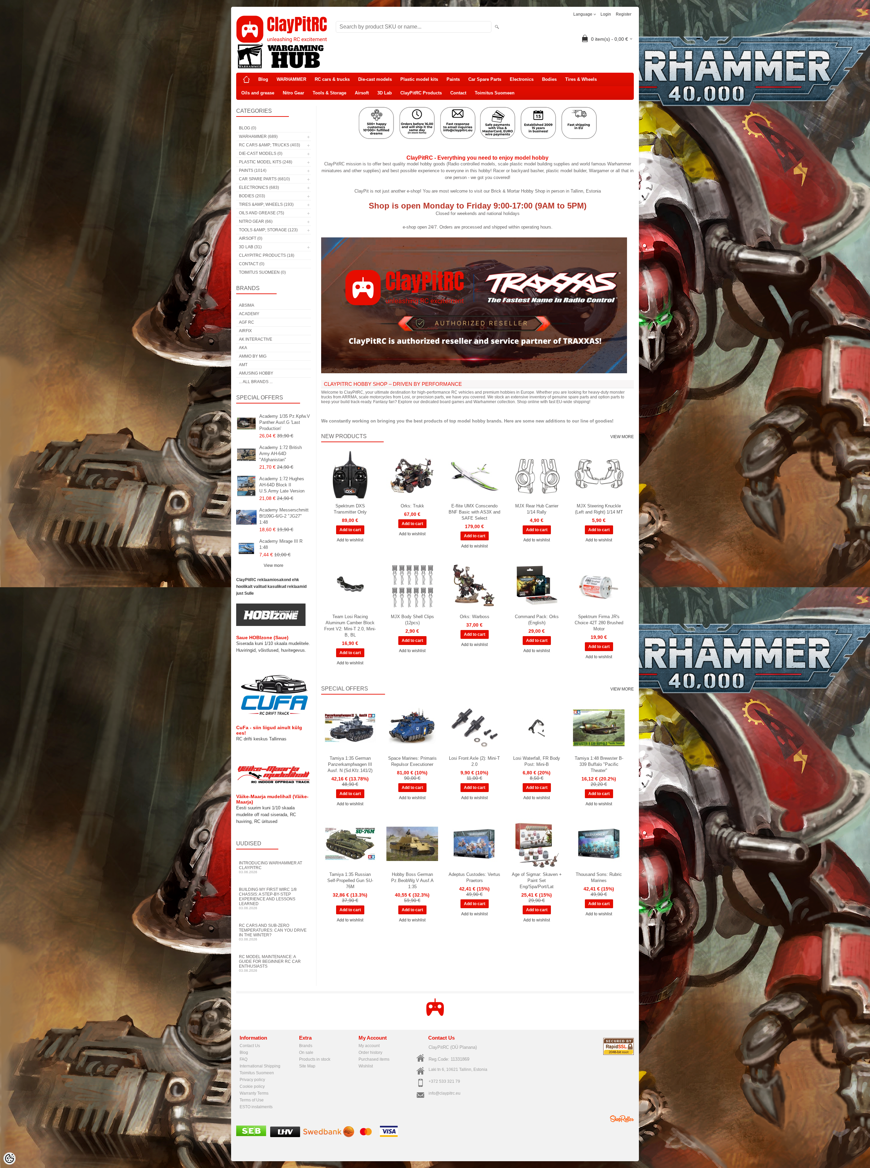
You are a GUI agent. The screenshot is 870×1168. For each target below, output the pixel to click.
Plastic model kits (419, 79)
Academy (249, 313)
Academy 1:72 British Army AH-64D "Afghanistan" (280, 453)
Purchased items (374, 1059)
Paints (453, 79)
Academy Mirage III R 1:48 (280, 544)
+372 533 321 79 (444, 1081)
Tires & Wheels (581, 79)
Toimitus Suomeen (495, 92)
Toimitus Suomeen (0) (262, 272)
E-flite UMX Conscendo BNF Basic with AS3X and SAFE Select (474, 512)
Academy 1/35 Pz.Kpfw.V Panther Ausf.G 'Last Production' (284, 422)
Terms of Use (252, 1100)
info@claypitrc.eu (444, 1093)
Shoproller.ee (622, 1118)
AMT (243, 364)
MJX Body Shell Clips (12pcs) (412, 619)
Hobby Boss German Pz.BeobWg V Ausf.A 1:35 (412, 880)
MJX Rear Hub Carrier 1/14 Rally (536, 509)
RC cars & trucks (332, 79)
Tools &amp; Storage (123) (268, 230)
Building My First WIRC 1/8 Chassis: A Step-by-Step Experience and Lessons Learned (268, 898)
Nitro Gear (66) (256, 221)
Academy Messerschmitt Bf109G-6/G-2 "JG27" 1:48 (284, 516)
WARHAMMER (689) (258, 136)
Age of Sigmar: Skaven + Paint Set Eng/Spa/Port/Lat (537, 880)
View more (273, 565)
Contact (458, 92)
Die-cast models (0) (260, 153)
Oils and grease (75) (261, 213)
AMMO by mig (252, 356)
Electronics (522, 79)
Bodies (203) (252, 196)
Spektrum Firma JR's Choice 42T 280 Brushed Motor (599, 622)
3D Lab (384, 92)
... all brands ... (256, 381)
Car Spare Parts (484, 79)
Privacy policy (252, 1079)
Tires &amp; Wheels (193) (266, 204)
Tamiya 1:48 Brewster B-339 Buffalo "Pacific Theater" (599, 764)
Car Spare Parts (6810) (264, 179)
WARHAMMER (291, 79)
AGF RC (246, 322)
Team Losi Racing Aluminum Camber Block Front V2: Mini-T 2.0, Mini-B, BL (350, 625)
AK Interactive (255, 339)
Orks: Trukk (412, 505)
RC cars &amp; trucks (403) (269, 145)
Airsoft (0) (250, 238)
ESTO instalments (256, 1106)
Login (606, 14)
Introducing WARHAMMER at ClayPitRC (270, 867)
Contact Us (250, 1045)
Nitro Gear (293, 92)
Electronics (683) (259, 187)
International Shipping (260, 1066)
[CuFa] (273, 714)
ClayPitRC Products (421, 92)
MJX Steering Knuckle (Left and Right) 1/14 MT (599, 509)
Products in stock (314, 1059)
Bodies (549, 79)
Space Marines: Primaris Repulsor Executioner (412, 761)
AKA (243, 347)
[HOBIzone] (271, 624)
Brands (305, 1045)
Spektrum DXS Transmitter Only (350, 509)
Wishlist (366, 1066)
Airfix (245, 330)
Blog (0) (247, 128)
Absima (246, 305)
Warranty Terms (254, 1093)
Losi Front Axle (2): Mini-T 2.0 (474, 761)
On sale (306, 1052)
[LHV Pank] (285, 1136)
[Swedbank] (328, 1136)
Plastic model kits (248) (265, 162)
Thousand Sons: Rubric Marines (599, 877)
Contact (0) (251, 264)
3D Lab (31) (250, 247)
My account (369, 1045)
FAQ (243, 1059)
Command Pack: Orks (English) (537, 619)
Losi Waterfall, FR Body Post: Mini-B (536, 761)
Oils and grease (257, 92)
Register (623, 14)
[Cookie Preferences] (9, 1158)
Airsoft (362, 92)
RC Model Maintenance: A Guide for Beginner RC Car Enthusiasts (270, 963)
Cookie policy (252, 1086)
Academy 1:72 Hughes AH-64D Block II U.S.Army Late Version (281, 484)
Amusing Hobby (256, 373)
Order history (370, 1052)
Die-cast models (375, 79)
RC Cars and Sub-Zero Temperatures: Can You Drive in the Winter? (273, 932)
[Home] (246, 79)
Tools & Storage (329, 92)
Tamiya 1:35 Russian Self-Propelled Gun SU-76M (350, 880)
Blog (263, 79)
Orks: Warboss (474, 616)
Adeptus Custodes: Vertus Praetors (474, 877)
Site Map (307, 1066)
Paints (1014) (252, 170)
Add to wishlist (350, 540)
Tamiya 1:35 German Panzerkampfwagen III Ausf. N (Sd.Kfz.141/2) (350, 764)
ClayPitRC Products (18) (266, 255)
